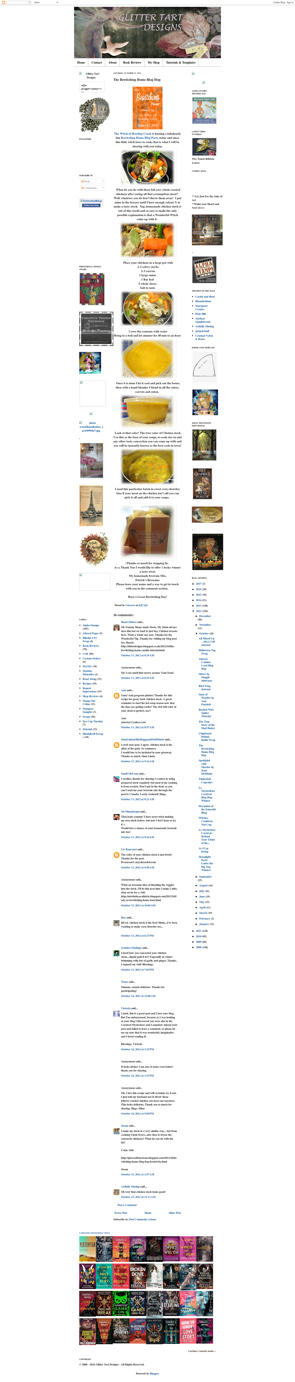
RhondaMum (203, 301)
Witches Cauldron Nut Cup (206, 821)
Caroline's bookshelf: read (94, 1233)
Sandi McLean (129, 773)
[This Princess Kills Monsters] (188, 1315)
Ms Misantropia (130, 811)
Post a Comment (127, 1205)
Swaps (86, 717)
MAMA (87, 666)
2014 (199, 600)
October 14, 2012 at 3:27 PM (137, 1075)
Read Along (89, 679)
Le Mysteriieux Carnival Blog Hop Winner (207, 794)
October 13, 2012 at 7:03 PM (137, 969)
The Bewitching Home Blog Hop (206, 750)
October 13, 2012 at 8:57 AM (137, 727)
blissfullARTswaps (93, 735)
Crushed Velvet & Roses (204, 337)
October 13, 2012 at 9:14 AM (137, 761)
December (205, 616)
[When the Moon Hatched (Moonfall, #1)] (154, 1317)
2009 (199, 942)
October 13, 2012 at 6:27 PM (137, 935)
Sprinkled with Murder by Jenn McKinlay (206, 766)
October (204, 633)
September (205, 876)
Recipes (87, 683)
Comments (90, 188)
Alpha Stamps (91, 625)
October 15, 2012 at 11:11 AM (138, 1197)
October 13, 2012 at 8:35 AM (137, 678)
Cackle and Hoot (205, 296)
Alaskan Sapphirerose (203, 320)
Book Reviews (132, 62)
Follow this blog (91, 205)
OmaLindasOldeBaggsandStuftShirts (142, 739)
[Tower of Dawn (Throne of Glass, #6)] (121, 1261)
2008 (199, 947)
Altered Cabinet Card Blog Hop (206, 664)
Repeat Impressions (89, 689)
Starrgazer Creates (201, 307)
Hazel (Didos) (129, 622)
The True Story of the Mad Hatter (207, 725)
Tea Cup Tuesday (93, 721)
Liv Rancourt (129, 849)
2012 (199, 611)
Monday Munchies (88, 672)
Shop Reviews (91, 696)
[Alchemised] (204, 1261)
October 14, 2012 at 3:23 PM (137, 1049)
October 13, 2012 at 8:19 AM (137, 655)
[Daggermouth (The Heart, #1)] (154, 1261)
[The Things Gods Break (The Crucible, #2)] (104, 1315)
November (205, 625)
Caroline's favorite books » (202, 1351)
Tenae (124, 982)
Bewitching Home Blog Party (140, 137)
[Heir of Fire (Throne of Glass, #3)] (104, 1343)
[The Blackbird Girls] (137, 1342)
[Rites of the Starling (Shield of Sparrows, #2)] (171, 1315)
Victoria (125, 1008)
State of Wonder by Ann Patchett (206, 699)
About (112, 62)
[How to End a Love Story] (188, 1342)
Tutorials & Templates (180, 62)
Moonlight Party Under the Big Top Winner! (206, 863)
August (203, 885)
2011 (199, 931)
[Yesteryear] (87, 1260)
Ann (123, 690)
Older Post (175, 1213)
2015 (199, 594)
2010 (199, 936)
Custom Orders (92, 658)
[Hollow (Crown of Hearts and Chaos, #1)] (204, 1315)
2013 (199, 605)
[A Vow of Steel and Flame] (188, 1289)
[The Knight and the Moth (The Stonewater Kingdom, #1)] (104, 1261)
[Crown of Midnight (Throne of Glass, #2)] (204, 1342)
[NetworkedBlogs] (91, 201)
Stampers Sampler (88, 710)
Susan (124, 1126)
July (202, 891)
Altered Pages (91, 633)
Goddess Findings (131, 948)
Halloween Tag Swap (207, 651)
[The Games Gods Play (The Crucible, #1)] (137, 1315)
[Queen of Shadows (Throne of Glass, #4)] (87, 1315)
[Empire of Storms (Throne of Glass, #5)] (137, 1261)
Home (81, 62)
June (202, 896)
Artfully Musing (130, 1186)
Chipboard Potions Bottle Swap (207, 736)
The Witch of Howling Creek (132, 133)
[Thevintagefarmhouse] (96, 345)
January (204, 924)
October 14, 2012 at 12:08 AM (138, 996)
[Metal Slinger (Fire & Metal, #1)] (171, 1288)
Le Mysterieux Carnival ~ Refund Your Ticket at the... (207, 836)
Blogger (154, 1373)
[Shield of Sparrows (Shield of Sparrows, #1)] (121, 1342)
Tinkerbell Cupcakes (206, 780)
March (203, 913)
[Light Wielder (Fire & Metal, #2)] (87, 1288)
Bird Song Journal (204, 687)
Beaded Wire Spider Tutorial (206, 713)
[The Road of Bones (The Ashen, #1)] (154, 1343)
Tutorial (87, 729)
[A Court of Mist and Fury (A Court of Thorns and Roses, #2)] (104, 1288)
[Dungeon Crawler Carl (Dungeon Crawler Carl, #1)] (87, 1344)
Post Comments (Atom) (142, 1219)
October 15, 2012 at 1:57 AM (137, 1174)
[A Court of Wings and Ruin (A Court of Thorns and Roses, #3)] (188, 1260)
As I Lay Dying (204, 849)
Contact (97, 62)
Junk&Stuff (202, 331)
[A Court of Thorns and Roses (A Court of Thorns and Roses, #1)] (121, 1288)
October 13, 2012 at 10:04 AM (138, 905)
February (205, 918)
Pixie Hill (200, 314)
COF (85, 654)
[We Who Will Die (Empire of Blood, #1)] (171, 1260)
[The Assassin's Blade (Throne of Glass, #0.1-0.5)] (171, 1343)
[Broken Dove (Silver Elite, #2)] (137, 1288)
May (202, 902)
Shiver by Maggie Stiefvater (205, 677)
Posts (86, 181)
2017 (199, 584)
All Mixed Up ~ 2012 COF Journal (207, 641)
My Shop (154, 62)
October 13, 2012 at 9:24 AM (137, 837)
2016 (199, 589)
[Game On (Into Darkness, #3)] (121, 1315)
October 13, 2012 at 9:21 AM (137, 799)
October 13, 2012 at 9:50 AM (137, 867)
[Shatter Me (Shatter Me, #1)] (154, 1288)
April (202, 907)
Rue (123, 917)
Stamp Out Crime (89, 702)
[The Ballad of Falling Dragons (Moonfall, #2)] (204, 1288)
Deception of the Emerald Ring (207, 809)
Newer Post (120, 1213)
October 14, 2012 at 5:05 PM (137, 1113)
